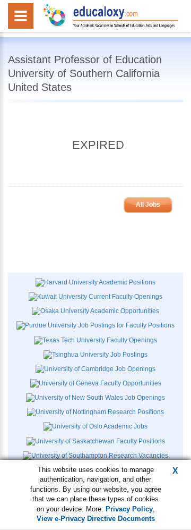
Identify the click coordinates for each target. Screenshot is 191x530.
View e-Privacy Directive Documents (96, 519)
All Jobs (148, 204)
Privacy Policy (129, 509)
